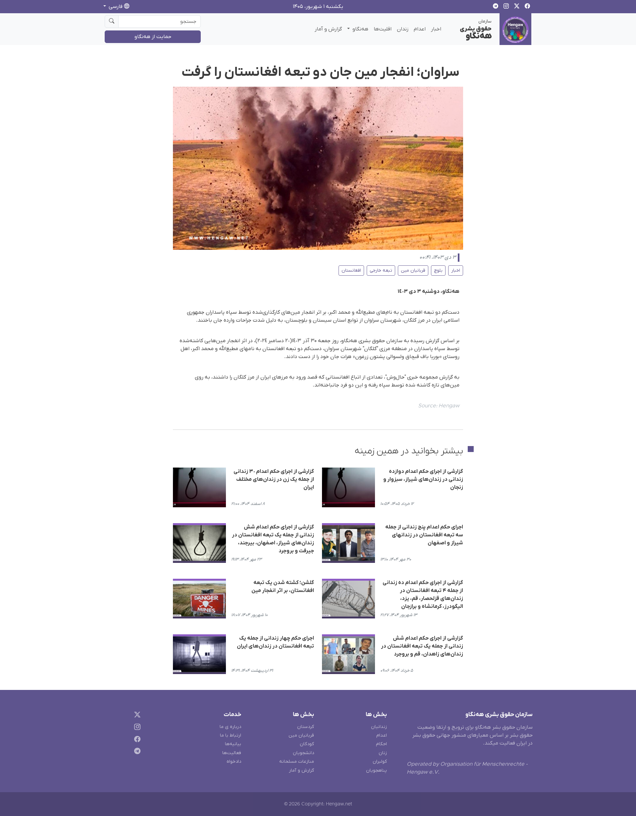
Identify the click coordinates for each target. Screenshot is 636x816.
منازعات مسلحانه (296, 761)
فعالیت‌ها (231, 753)
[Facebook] (136, 740)
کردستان (305, 727)
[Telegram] (136, 752)
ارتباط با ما (230, 735)
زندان (402, 29)
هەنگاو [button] (359, 29)
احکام (381, 744)
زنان (383, 753)
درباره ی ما (230, 727)
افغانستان (351, 270)
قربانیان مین (413, 270)
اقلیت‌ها (383, 29)
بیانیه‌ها (233, 744)
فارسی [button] (115, 6)
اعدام (420, 29)
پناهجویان (376, 770)
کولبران (380, 761)
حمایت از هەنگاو (152, 36)
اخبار (436, 29)
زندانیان (379, 727)
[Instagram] (136, 728)
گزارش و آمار (328, 29)
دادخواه (234, 761)
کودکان (307, 744)
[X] (136, 716)
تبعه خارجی (381, 270)
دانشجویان (303, 753)
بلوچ (438, 270)
